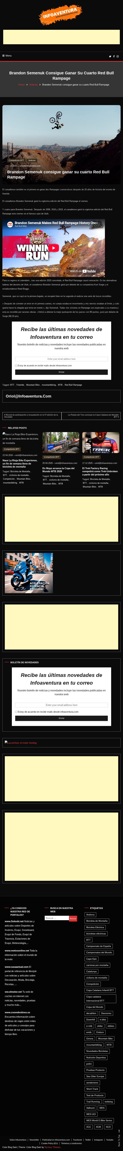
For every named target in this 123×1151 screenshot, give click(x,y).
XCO (108, 1127)
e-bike (103, 1019)
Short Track (92, 1089)
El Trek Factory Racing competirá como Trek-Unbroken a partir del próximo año (100, 471)
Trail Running (93, 1101)
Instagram (98, 1140)
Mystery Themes (52, 1147)
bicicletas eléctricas (96, 933)
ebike (100, 1026)
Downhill (90, 1019)
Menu (9, 55)
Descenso (106, 1013)
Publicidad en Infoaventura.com (56, 1140)
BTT (12, 385)
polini (89, 1063)
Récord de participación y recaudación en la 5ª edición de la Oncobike (31, 416)
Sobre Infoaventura (18, 1140)
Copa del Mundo (94, 1007)
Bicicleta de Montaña (20, 471)
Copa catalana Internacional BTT (95, 998)
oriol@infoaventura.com (30, 166)
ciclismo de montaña (19, 475)
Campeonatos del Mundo (99, 952)
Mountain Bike (33, 385)
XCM (98, 1127)
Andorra (90, 914)
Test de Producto (94, 1095)
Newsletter (34, 1140)
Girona (89, 1038)
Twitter (88, 1140)
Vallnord (90, 1108)
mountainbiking (49, 385)
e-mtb (89, 1026)
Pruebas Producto (95, 1070)
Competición (9, 479)
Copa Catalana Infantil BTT (100, 990)
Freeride (20, 385)
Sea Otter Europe (95, 1076)
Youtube (109, 1140)
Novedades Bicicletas (97, 1051)
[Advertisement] (61, 37)
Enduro (100, 1032)
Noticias (32, 160)
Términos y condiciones (71, 1143)
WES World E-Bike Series (99, 1120)
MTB (60, 385)
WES (101, 1108)
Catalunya (91, 971)
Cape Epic (91, 959)
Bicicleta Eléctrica (95, 927)
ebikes (111, 1026)
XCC (88, 1127)
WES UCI (91, 1114)
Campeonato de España (98, 946)
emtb (88, 1032)
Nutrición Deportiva (96, 1057)
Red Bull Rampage (73, 385)
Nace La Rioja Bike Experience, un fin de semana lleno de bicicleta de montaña (20, 463)
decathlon (91, 1013)
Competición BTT (16, 160)
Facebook (77, 1140)
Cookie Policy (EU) (49, 1143)
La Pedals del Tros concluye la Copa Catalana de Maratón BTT (93, 416)
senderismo (92, 1082)
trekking (109, 1101)
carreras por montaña (97, 965)
